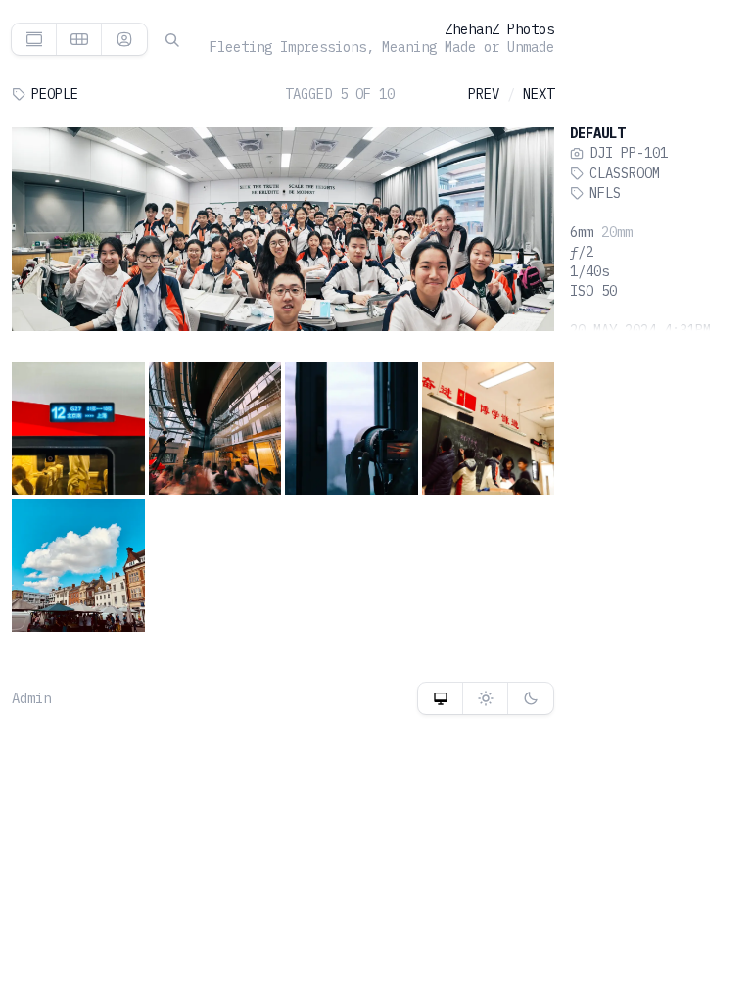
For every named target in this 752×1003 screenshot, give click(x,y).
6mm (581, 232)
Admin (31, 698)
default (597, 133)
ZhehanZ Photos (499, 29)
